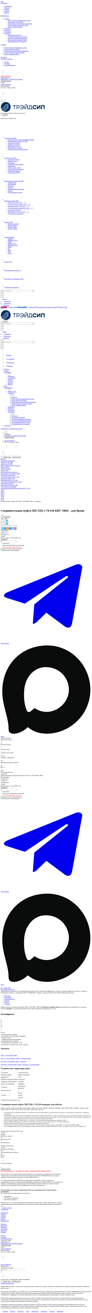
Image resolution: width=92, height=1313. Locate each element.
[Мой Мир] (10, 528)
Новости (3, 1214)
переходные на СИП (7, 483)
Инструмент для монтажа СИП (10, 473)
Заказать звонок (5, 81)
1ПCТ (2, 490)
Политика (4, 1230)
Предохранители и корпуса (9, 472)
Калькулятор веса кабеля (15, 22)
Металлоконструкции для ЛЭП (10, 465)
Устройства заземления (8, 475)
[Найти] (2, 295)
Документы (7, 997)
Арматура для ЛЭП (7, 464)
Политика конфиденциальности (18, 38)
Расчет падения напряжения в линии (19, 20)
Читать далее (5, 1288)
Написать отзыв (5, 1169)
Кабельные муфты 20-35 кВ (9, 485)
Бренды (3, 1219)
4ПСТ (2, 493)
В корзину (4, 539)
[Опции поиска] (2, 293)
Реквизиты (4, 1225)
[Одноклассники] (7, 528)
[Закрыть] (2, 348)
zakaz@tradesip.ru (6, 76)
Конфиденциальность (7, 1283)
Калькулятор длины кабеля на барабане (20, 23)
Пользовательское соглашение (17, 41)
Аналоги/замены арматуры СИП (18, 25)
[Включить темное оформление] (3, 101)
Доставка (7, 1004)
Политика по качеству (14, 35)
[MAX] (15, 528)
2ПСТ (2, 491)
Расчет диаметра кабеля (15, 27)
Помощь (3, 1232)
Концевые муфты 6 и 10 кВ (9, 480)
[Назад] (9, 374)
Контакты (4, 1227)
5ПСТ (2, 495)
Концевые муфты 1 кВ (8, 478)
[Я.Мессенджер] (2, 528)
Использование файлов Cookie (17, 40)
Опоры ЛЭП (4, 470)
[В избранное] (4, 520)
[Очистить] (33, 291)
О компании (4, 1209)
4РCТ (2, 499)
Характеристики (9, 999)
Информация (5, 1221)
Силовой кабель (6, 469)
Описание (7, 996)
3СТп (2, 496)
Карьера (3, 1217)
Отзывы (6, 1001)
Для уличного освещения (8, 486)
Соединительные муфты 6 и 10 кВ (11, 482)
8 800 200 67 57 (5, 78)
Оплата (6, 1002)
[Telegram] (13, 528)
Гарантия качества (6, 1238)
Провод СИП (5, 467)
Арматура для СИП (7, 462)
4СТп (2, 498)
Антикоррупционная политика (17, 36)
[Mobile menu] (2, 340)
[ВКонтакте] (5, 528)
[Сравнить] (4, 523)
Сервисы (3, 1224)
